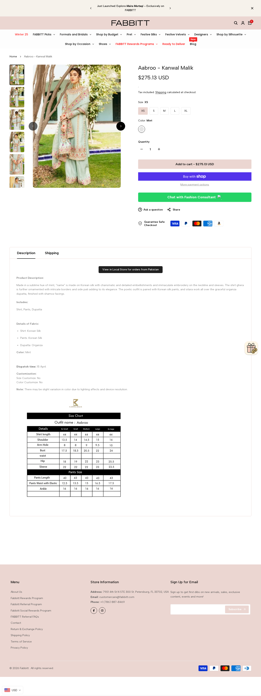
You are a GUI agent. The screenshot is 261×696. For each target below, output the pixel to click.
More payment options (194, 184)
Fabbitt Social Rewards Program (31, 610)
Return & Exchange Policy (27, 629)
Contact (16, 622)
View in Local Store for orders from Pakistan (130, 269)
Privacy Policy (19, 647)
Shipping (160, 92)
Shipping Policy (20, 635)
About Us (16, 592)
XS (143, 110)
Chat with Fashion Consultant (191, 197)
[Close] (251, 8)
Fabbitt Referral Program (26, 604)
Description (26, 253)
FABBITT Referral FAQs (25, 616)
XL (185, 110)
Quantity (144, 141)
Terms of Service (21, 641)
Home (13, 56)
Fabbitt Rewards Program (27, 598)
